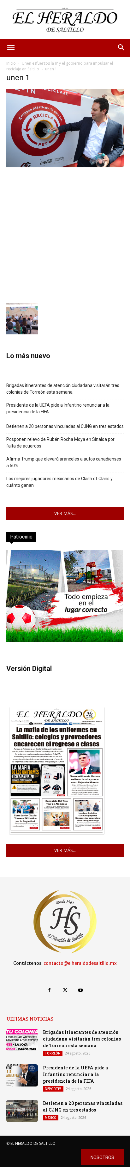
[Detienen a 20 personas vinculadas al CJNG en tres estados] (22, 1111)
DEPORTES (53, 1088)
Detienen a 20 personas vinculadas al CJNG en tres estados (65, 426)
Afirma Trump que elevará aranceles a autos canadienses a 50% (63, 462)
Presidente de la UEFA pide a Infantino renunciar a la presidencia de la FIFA (57, 408)
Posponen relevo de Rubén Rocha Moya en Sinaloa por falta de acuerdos (60, 442)
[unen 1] (65, 165)
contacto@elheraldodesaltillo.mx (80, 963)
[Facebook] (49, 990)
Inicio (11, 63)
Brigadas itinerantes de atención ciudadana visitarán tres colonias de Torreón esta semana (62, 389)
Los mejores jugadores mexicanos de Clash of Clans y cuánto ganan (59, 482)
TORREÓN (53, 1053)
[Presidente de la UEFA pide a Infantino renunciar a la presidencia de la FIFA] (22, 1075)
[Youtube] (80, 990)
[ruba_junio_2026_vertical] (64, 640)
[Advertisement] (65, 234)
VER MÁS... (65, 513)
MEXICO (50, 1117)
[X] (65, 990)
